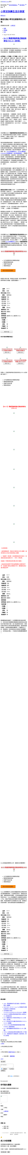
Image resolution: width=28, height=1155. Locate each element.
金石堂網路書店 (18, 153)
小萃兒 (2, 1043)
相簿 (5, 28)
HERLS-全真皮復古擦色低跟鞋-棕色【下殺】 (15, 1032)
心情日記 (12, 25)
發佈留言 (3, 1070)
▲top (2, 1058)
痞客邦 (10, 1052)
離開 (9, 1152)
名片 (5, 32)
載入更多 (3, 1061)
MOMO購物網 (21, 151)
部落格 (5, 30)
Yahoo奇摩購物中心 (12, 151)
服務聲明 (16, 1134)
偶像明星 (12, 1056)
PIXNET (7, 1132)
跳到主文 (3, 15)
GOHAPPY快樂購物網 (6, 153)
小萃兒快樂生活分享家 (12, 11)
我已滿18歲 (3, 1152)
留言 (13, 1052)
